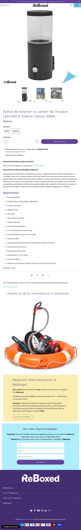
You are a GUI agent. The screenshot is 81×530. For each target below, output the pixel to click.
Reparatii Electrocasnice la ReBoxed (34, 382)
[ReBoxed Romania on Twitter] (31, 511)
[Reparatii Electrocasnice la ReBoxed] (40, 337)
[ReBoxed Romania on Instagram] (42, 511)
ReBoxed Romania (10, 287)
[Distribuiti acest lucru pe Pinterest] (43, 275)
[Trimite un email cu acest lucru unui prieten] (48, 275)
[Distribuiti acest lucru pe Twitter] (32, 275)
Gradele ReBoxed (38, 166)
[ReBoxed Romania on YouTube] (38, 511)
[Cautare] (71, 5)
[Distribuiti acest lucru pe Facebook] (37, 275)
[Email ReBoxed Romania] (49, 511)
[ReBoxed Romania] (40, 5)
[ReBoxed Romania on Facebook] (34, 511)
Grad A (15, 131)
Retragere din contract (10, 527)
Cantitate (7, 137)
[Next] (76, 46)
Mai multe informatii (22, 417)
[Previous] (4, 46)
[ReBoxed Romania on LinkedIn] (45, 511)
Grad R (7, 131)
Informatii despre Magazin (14, 155)
